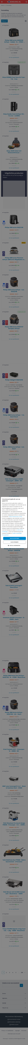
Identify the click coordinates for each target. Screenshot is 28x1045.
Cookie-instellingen (17, 533)
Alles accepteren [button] (14, 538)
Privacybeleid (5, 535)
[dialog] (14, 522)
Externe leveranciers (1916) (15, 516)
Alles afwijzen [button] (14, 542)
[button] (14, 545)
